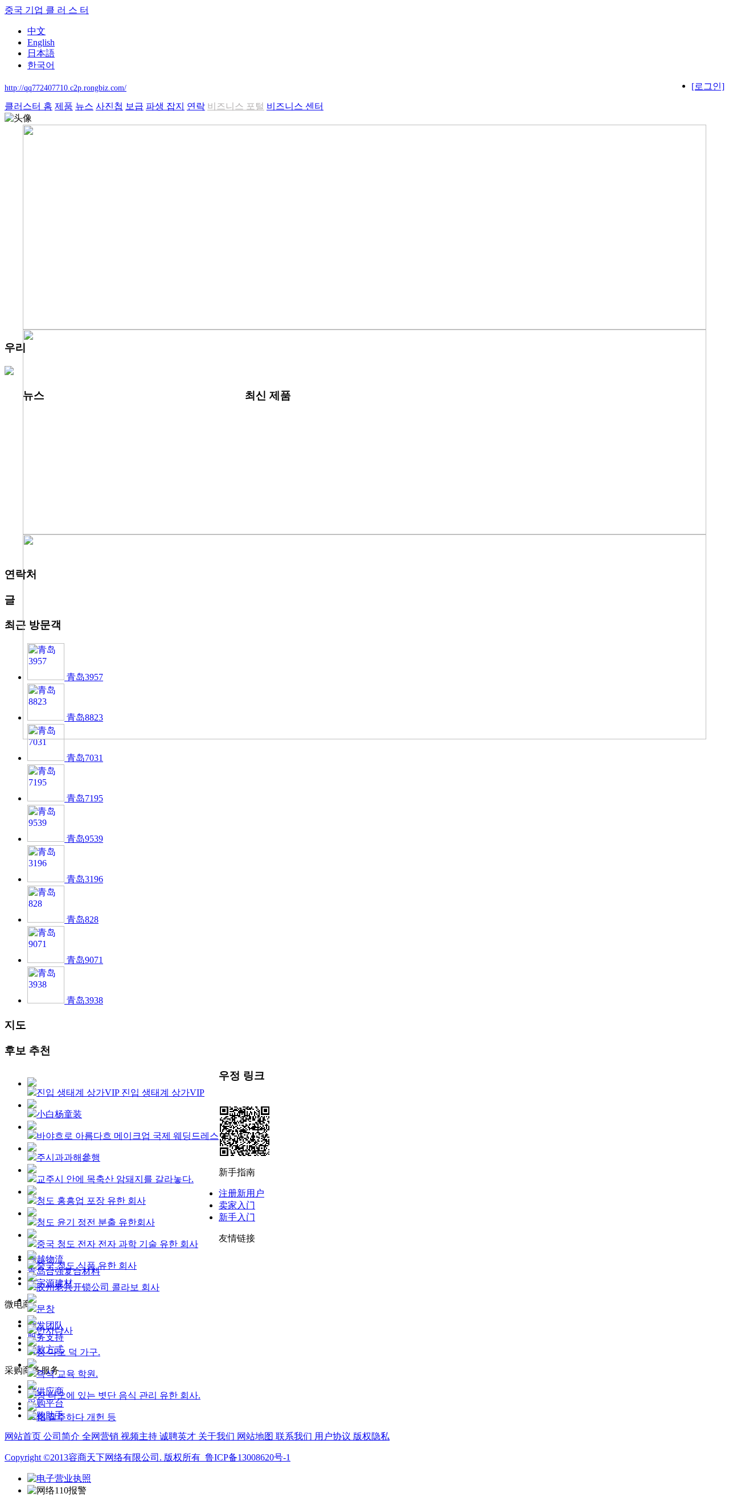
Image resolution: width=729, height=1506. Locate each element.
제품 (64, 106)
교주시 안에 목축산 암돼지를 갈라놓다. (115, 1179)
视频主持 (140, 1436)
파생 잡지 (165, 106)
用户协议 (333, 1436)
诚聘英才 (178, 1436)
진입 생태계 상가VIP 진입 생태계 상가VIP (120, 1092)
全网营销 (101, 1436)
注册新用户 (241, 1193)
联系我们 (295, 1436)
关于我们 (217, 1436)
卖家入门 (237, 1205)
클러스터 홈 (28, 106)
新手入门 (237, 1217)
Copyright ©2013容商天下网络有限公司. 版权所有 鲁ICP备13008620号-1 (147, 1457)
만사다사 (54, 1330)
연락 (196, 106)
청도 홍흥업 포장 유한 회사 (91, 1200)
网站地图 (256, 1436)
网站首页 (24, 1436)
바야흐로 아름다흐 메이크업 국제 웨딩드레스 (127, 1136)
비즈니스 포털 (235, 106)
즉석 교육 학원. (67, 1374)
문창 (45, 1309)
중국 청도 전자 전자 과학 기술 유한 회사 (117, 1244)
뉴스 (84, 106)
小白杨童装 (59, 1114)
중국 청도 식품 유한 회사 (86, 1265)
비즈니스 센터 (295, 106)
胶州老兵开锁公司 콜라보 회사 (97, 1287)
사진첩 (109, 106)
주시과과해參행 (68, 1157)
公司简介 (62, 1436)
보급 (134, 106)
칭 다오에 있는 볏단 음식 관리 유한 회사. (118, 1395)
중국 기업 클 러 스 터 (47, 10)
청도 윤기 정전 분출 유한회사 (95, 1222)
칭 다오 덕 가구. (68, 1352)
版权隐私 (371, 1436)
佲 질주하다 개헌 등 (76, 1417)
